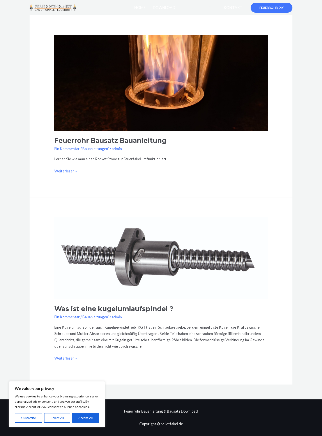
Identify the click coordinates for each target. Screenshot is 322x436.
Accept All (85, 418)
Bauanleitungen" (95, 148)
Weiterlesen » (65, 170)
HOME (139, 7)
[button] (271, 8)
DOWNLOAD (164, 7)
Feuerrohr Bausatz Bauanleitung (110, 140)
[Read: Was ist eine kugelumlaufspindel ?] (160, 257)
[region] (57, 404)
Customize (28, 418)
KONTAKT (233, 7)
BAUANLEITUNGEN (199, 7)
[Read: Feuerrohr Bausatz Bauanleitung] (160, 82)
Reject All (57, 418)
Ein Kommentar (67, 148)
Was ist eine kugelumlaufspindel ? (113, 309)
